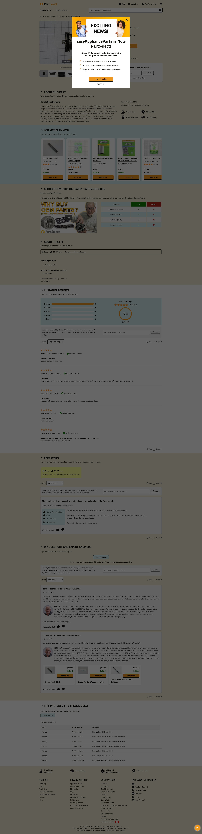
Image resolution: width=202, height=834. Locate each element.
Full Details (101, 84)
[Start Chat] (197, 828)
